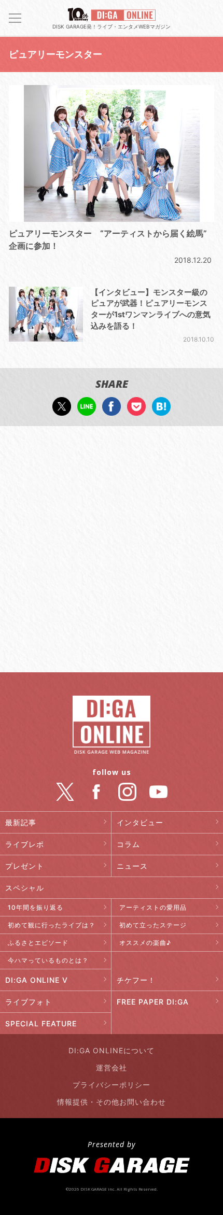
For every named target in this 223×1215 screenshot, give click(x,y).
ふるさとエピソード (38, 942)
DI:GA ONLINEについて (111, 1050)
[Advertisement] (111, 550)
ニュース (132, 865)
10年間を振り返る (35, 907)
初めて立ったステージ (153, 925)
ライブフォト (28, 1001)
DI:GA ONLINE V (36, 980)
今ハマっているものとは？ (48, 960)
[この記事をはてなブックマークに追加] (161, 410)
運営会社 (111, 1067)
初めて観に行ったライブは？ (51, 925)
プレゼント (24, 865)
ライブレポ (24, 844)
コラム (128, 844)
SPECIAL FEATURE (41, 1023)
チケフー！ (136, 980)
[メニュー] (15, 18)
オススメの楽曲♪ (145, 942)
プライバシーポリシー (111, 1084)
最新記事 (20, 822)
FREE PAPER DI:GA (153, 1001)
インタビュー (140, 822)
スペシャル (24, 887)
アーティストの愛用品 (153, 907)
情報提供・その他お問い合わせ (111, 1101)
